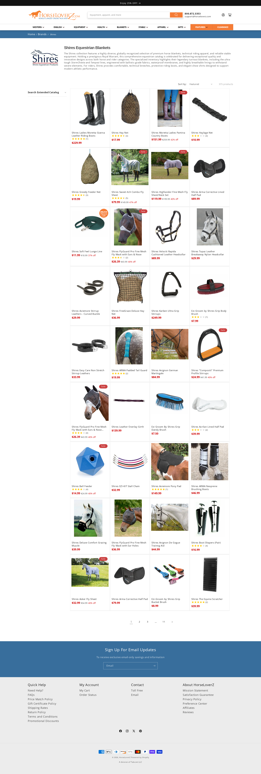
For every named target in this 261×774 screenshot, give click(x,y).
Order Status (88, 695)
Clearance (222, 27)
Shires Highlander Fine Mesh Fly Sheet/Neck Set (169, 194)
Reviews (188, 712)
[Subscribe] (154, 665)
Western (37, 27)
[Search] (176, 15)
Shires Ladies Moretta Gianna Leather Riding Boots (88, 134)
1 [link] (131, 621)
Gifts (180, 27)
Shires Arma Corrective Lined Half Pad (207, 194)
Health (101, 27)
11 (164, 621)
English (58, 27)
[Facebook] (120, 731)
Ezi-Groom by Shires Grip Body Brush (209, 312)
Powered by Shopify (140, 757)
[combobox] (135, 15)
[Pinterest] (140, 731)
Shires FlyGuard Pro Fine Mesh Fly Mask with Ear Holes (129, 544)
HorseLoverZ (124, 757)
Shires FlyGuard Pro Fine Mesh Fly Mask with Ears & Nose (129, 253)
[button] (47, 92)
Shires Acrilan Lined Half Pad (207, 426)
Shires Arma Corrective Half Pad (130, 599)
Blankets (121, 27)
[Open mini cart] (230, 15)
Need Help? (35, 690)
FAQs (31, 695)
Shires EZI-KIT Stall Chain (126, 486)
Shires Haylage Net (202, 132)
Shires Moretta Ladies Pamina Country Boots (168, 134)
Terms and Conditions (43, 716)
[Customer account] (223, 15)
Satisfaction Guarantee (198, 695)
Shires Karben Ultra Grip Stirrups (165, 312)
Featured (200, 27)
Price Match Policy (40, 699)
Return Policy (37, 712)
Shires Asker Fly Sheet (84, 599)
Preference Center (195, 703)
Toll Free (137, 690)
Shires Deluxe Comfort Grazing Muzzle (89, 544)
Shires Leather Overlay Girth (128, 426)
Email (135, 695)
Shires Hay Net (120, 132)
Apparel (161, 27)
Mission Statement (195, 690)
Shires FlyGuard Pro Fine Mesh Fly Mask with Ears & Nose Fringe (89, 428)
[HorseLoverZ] (54, 15)
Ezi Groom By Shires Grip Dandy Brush (165, 428)
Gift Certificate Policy (42, 703)
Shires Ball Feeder (82, 486)
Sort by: (182, 84)
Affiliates (189, 708)
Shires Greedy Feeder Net (86, 192)
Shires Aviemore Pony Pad (166, 486)
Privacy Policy (192, 699)
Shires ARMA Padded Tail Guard (129, 370)
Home (31, 34)
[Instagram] (127, 731)
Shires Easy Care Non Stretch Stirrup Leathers (88, 372)
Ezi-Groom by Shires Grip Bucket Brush (165, 601)
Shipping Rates (38, 708)
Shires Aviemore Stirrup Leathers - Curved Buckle (86, 312)
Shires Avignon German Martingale (164, 372)
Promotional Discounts (43, 721)
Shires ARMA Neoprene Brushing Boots (204, 488)
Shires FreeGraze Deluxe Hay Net (128, 312)
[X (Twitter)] (133, 731)
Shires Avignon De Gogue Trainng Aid (165, 544)
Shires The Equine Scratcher (207, 599)
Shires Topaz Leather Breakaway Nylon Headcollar (207, 253)
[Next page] (172, 622)
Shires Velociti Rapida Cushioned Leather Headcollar (168, 253)
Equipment (79, 27)
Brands (42, 34)
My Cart (84, 690)
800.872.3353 (193, 13)
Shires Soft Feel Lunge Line (87, 251)
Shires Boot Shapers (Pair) (206, 542)
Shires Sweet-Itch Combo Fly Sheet (128, 194)
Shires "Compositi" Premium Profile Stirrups (207, 372)
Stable (142, 27)
